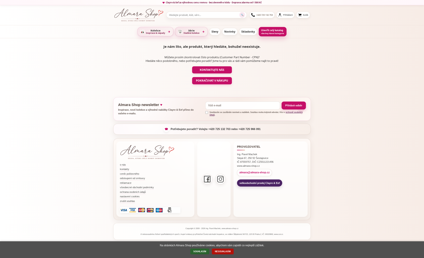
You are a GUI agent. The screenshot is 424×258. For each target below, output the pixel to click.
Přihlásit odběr (293, 105)
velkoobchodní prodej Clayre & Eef (259, 183)
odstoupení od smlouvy (132, 178)
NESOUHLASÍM (223, 251)
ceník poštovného (129, 173)
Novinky (229, 31)
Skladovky (248, 31)
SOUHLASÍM (199, 251)
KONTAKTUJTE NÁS (212, 70)
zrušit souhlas (127, 201)
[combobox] (204, 15)
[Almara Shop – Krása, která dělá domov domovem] (147, 152)
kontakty (124, 169)
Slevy (215, 31)
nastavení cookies (130, 196)
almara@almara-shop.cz (254, 172)
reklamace (125, 182)
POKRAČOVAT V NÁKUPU (212, 80)
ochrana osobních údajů (133, 192)
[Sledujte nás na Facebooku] (207, 179)
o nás (123, 164)
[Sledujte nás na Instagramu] (220, 179)
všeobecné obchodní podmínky (137, 187)
